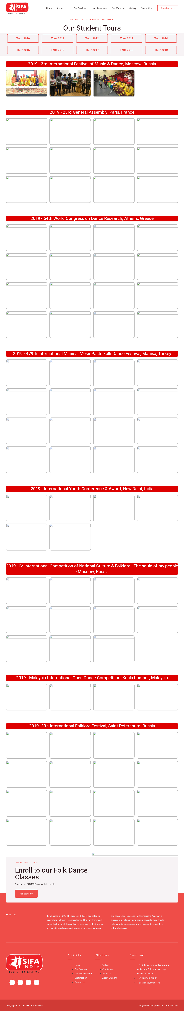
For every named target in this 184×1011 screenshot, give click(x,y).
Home (49, 8)
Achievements (100, 8)
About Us (61, 8)
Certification (118, 8)
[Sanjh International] (17, 8)
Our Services (80, 8)
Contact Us (146, 8)
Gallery (132, 8)
